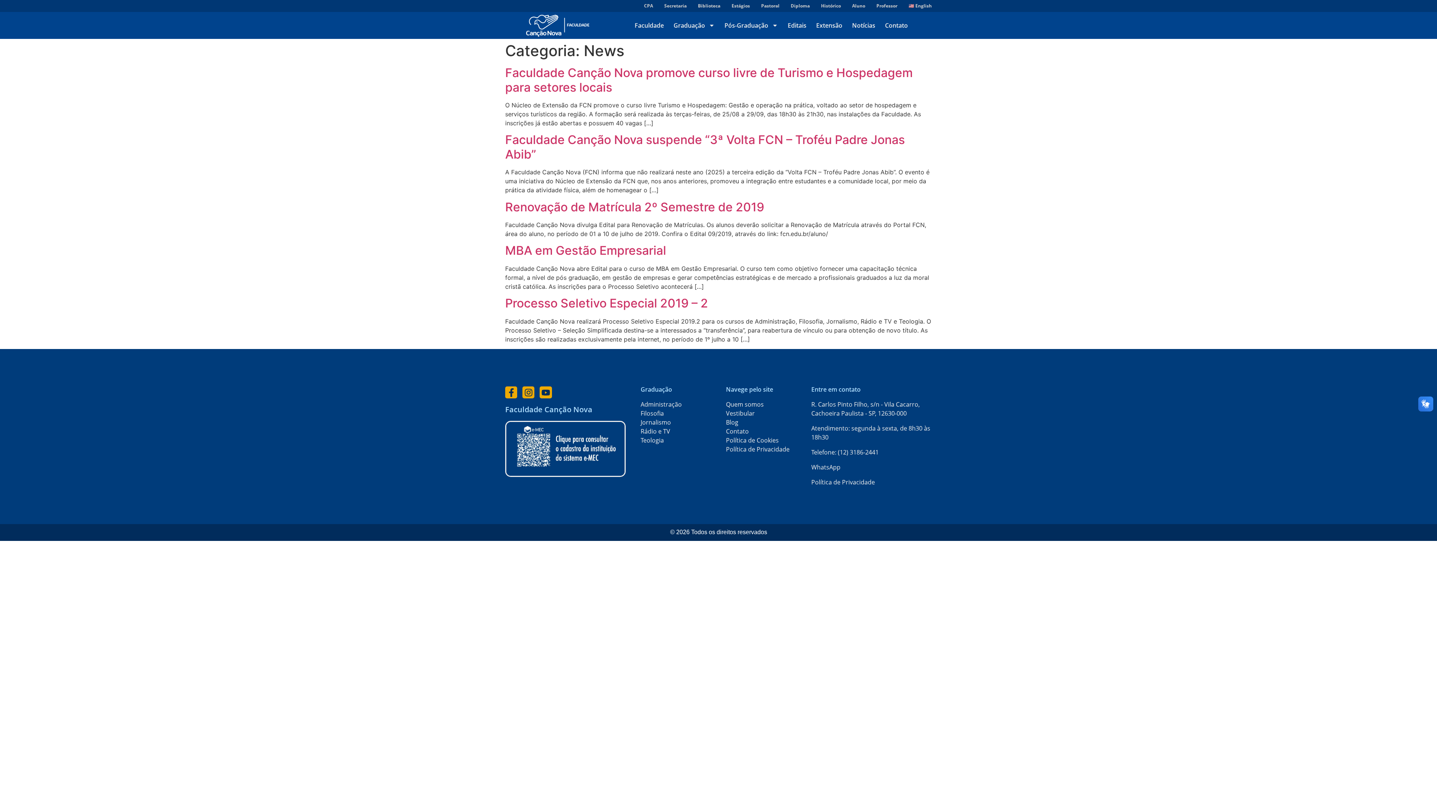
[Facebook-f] (511, 392)
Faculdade (649, 25)
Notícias (863, 25)
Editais (797, 25)
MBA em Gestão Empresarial (585, 250)
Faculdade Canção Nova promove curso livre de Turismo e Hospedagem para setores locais (709, 79)
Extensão (829, 25)
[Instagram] (528, 392)
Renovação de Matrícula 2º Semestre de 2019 (634, 207)
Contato (896, 25)
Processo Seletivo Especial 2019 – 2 (606, 303)
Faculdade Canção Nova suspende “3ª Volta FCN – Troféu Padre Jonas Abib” (705, 146)
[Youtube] (546, 392)
